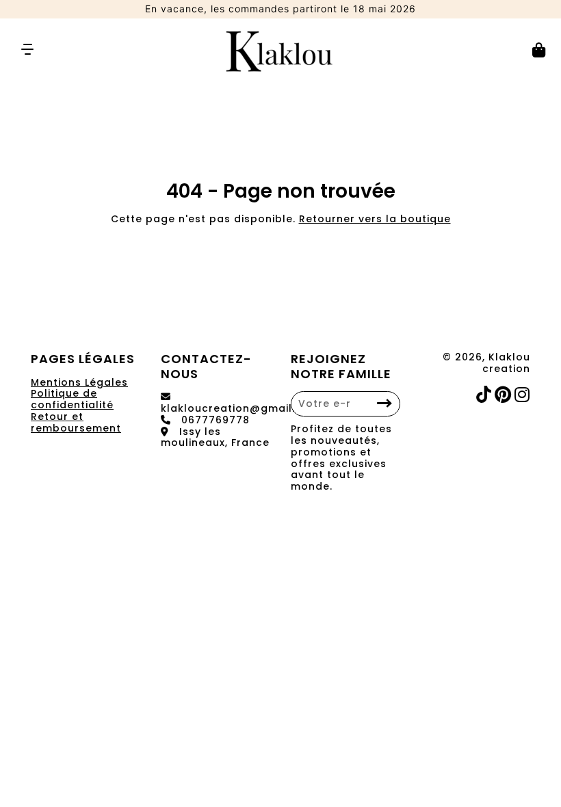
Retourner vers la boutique (375, 219)
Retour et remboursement (76, 422)
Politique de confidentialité (72, 399)
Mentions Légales (79, 382)
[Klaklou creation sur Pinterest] (504, 395)
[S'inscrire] (385, 404)
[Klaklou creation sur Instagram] (523, 395)
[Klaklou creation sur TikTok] (485, 395)
